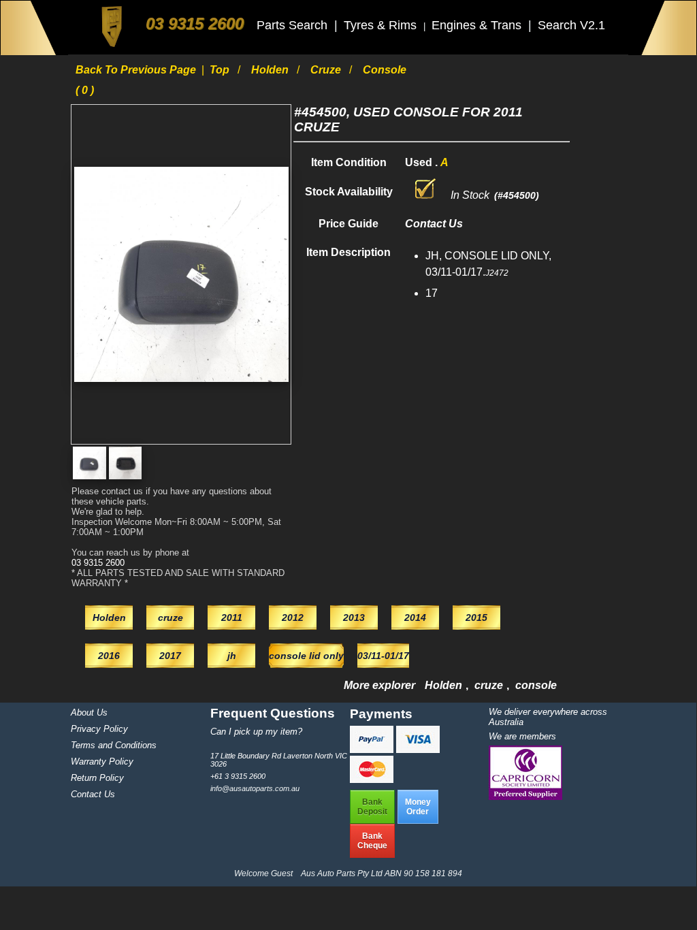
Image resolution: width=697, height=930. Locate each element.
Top (221, 70)
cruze (327, 70)
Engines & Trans (478, 25)
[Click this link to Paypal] (373, 749)
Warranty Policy (102, 761)
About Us (89, 712)
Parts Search (294, 25)
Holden (271, 70)
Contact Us (93, 794)
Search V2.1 (571, 25)
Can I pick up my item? (256, 731)
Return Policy (97, 778)
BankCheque (372, 840)
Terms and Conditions (114, 745)
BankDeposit (372, 806)
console (536, 685)
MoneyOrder (418, 806)
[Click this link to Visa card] (418, 749)
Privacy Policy (99, 729)
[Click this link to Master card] (371, 779)
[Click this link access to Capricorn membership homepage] (525, 797)
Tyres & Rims (382, 25)
